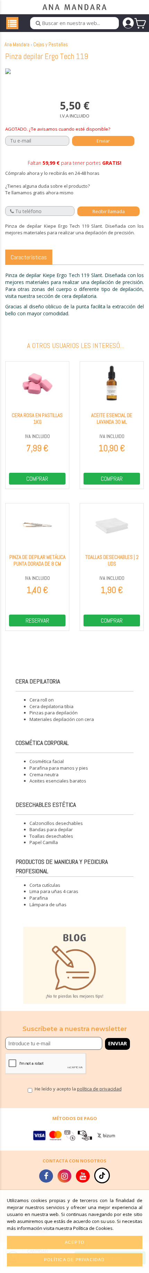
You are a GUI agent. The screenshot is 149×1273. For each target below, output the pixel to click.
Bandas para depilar (51, 829)
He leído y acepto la (78, 1089)
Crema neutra (44, 774)
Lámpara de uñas (48, 904)
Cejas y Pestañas (50, 44)
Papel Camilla (43, 842)
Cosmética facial (46, 761)
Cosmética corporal (42, 743)
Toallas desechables (51, 836)
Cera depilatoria (38, 681)
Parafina (38, 898)
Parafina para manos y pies (58, 768)
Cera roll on (41, 700)
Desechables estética (46, 805)
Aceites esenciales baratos (57, 781)
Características (29, 257)
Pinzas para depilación (53, 713)
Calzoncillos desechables (56, 823)
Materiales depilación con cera (61, 719)
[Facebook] (46, 1177)
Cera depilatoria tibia (51, 706)
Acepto (74, 1242)
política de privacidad (99, 1089)
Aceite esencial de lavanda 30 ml (111, 418)
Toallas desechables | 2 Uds (112, 560)
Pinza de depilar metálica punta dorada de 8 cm (37, 560)
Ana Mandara (17, 44)
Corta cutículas (44, 885)
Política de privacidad (74, 1259)
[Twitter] (64, 1177)
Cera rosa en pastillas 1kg (37, 418)
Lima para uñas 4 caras (53, 891)
